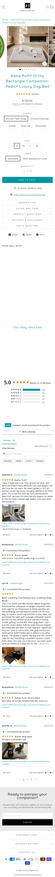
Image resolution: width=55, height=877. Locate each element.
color (29, 461)
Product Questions (27, 214)
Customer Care (27, 835)
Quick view (23, 303)
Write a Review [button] (29, 432)
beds (19, 461)
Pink (27, 133)
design (40, 461)
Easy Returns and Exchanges (29, 194)
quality (7, 461)
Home (5, 20)
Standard (13, 158)
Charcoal (25, 125)
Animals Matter (27, 844)
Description (27, 203)
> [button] (36, 779)
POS (15, 875)
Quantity (27, 166)
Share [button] (7, 535)
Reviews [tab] (7, 440)
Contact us (27, 852)
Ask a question (27, 226)
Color (27, 113)
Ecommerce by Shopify (31, 875)
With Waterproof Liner (35, 158)
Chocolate (40, 125)
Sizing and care (27, 208)
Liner (27, 153)
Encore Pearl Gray (16, 118)
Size (27, 141)
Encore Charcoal (40, 118)
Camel (12, 125)
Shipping (16, 104)
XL (37, 145)
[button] (46, 535)
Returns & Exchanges (27, 220)
